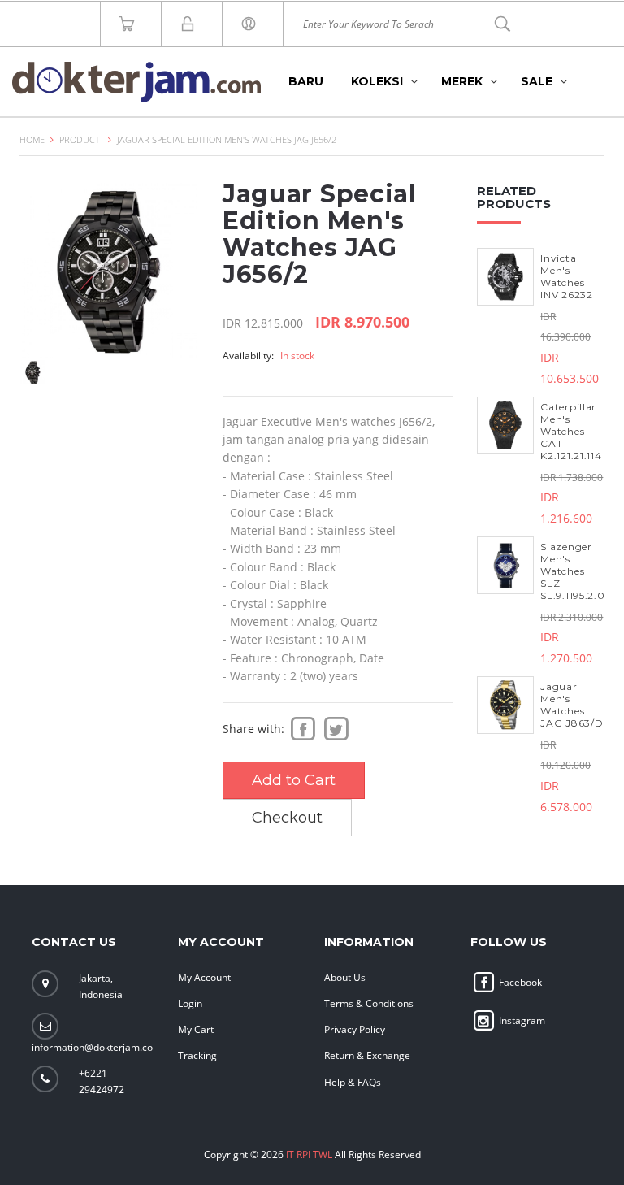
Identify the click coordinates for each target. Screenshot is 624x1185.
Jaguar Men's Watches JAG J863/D (571, 704)
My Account (204, 977)
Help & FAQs (352, 1082)
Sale (536, 81)
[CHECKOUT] (192, 24)
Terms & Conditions (369, 1003)
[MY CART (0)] (131, 24)
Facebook (519, 982)
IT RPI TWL (309, 1154)
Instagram (520, 1020)
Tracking (197, 1055)
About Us (345, 977)
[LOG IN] (253, 24)
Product (79, 139)
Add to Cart (294, 780)
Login (190, 1003)
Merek (462, 81)
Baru (305, 81)
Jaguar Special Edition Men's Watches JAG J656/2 (226, 139)
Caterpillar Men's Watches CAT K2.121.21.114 (570, 431)
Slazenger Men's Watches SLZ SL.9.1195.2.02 (575, 570)
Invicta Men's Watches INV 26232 (566, 276)
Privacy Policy (354, 1029)
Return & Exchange (367, 1055)
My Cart (196, 1029)
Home (32, 139)
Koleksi (377, 81)
